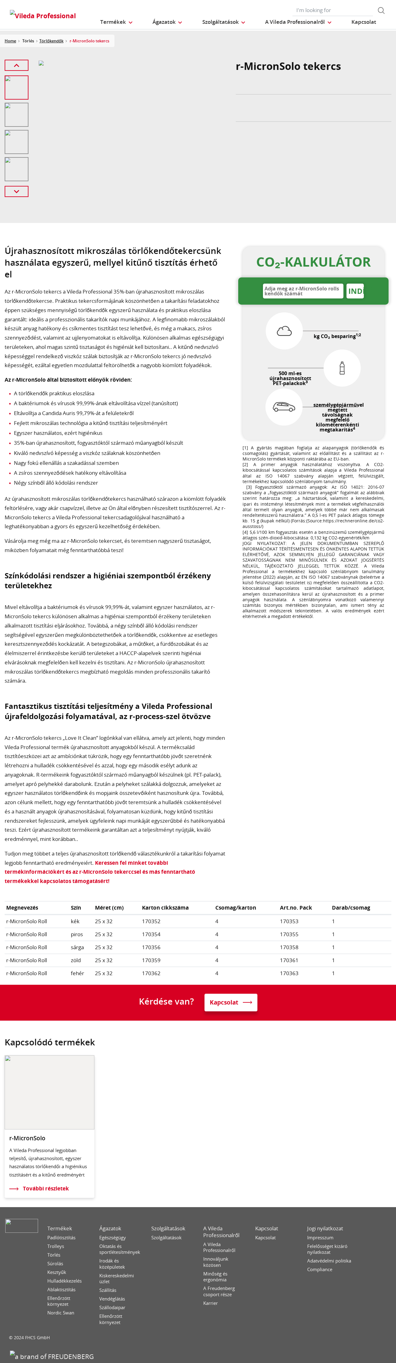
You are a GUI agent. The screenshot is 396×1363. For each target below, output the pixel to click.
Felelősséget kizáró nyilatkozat (327, 1249)
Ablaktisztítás (61, 1289)
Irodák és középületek (112, 1264)
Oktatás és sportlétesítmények (119, 1249)
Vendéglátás (112, 1299)
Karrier (210, 1303)
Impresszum (320, 1238)
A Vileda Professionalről (221, 1232)
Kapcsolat (266, 1228)
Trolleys (55, 1246)
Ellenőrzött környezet (58, 1301)
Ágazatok (110, 1228)
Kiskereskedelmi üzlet (116, 1279)
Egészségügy (112, 1238)
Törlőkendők (51, 41)
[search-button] (381, 10)
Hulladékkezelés (64, 1281)
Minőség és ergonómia (215, 1277)
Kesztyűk (56, 1272)
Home (10, 41)
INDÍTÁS (356, 291)
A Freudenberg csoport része (219, 1291)
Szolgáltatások (168, 1228)
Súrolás (55, 1264)
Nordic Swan (60, 1313)
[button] (116, 22)
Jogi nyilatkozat (325, 1228)
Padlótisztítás (61, 1238)
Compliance (319, 1269)
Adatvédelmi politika (329, 1261)
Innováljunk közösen (215, 1262)
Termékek (59, 1228)
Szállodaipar (112, 1307)
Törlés (53, 1255)
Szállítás (107, 1290)
